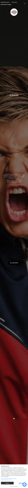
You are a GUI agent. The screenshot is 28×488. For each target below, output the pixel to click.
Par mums (14, 2)
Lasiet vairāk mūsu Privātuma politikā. (9, 478)
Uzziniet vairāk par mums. (6, 479)
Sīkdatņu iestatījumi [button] (14, 486)
